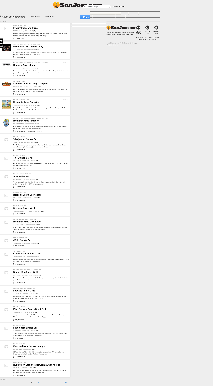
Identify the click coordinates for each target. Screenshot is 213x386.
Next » (67, 382)
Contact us (150, 37)
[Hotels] (131, 13)
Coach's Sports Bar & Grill (27, 253)
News (108, 34)
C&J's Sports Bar (22, 240)
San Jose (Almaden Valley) (20, 118)
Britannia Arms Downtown (27, 221)
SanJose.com (122, 28)
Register (122, 7)
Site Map (154, 39)
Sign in (115, 7)
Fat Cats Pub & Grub (24, 290)
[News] (93, 13)
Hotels (124, 32)
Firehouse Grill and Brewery (28, 46)
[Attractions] (144, 13)
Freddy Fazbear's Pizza (25, 28)
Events (113, 34)
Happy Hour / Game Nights (41, 62)
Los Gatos (16, 269)
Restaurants (110, 32)
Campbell (15, 251)
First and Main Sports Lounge (29, 346)
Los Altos (15, 344)
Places (118, 34)
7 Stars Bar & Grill (23, 158)
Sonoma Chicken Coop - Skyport (30, 83)
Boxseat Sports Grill (24, 208)
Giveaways (125, 34)
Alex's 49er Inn (21, 176)
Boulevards (133, 43)
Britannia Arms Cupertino (26, 102)
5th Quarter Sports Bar (25, 139)
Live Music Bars (40, 118)
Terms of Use (147, 39)
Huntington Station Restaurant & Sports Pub (36, 365)
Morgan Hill (16, 25)
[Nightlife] (119, 13)
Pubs (27, 99)
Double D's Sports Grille (26, 272)
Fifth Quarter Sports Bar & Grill (29, 309)
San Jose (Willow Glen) (19, 62)
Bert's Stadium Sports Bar (27, 195)
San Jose (15, 81)
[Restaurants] (105, 13)
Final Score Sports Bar (25, 328)
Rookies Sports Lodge (25, 65)
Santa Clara (16, 237)
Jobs (131, 34)
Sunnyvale (16, 44)
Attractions (130, 32)
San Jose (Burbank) (18, 174)
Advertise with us (141, 37)
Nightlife (118, 32)
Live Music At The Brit (35, 131)
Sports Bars (23, 25)
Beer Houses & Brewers (33, 44)
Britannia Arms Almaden (26, 120)
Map (35, 31)
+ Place (85, 17)
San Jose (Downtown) (19, 219)
